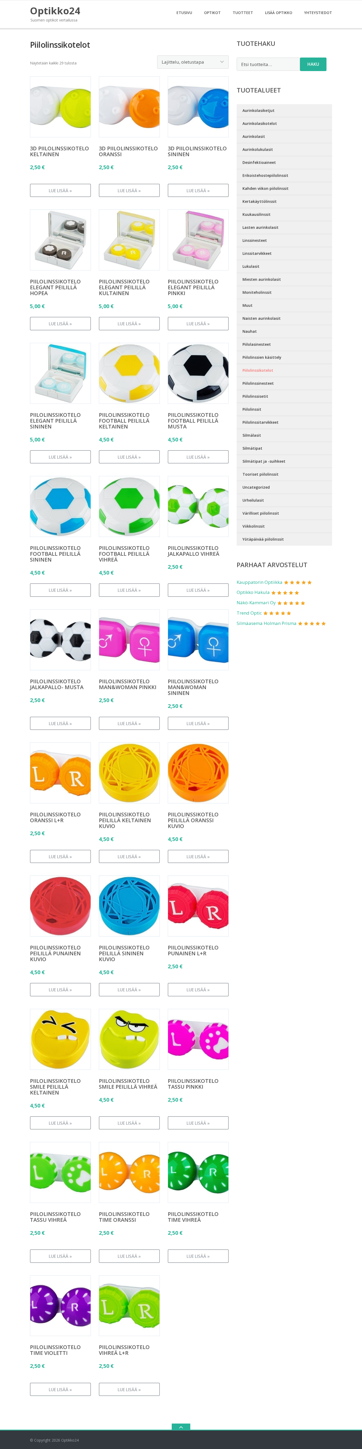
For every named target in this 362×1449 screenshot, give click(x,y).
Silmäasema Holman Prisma (267, 623)
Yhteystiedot (318, 12)
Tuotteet (243, 12)
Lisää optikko (278, 12)
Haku (313, 64)
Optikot (212, 12)
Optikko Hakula (253, 592)
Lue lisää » (60, 191)
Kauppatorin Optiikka (259, 582)
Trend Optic (249, 613)
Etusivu (184, 12)
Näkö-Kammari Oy (256, 602)
